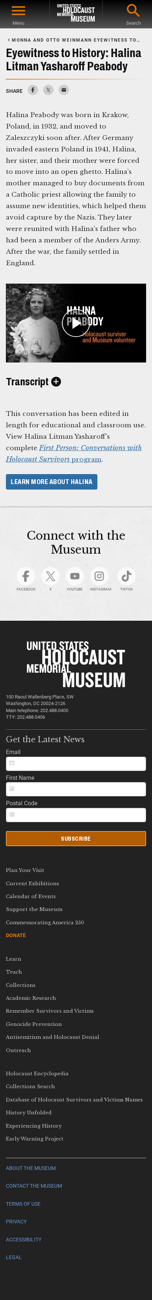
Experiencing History (34, 1126)
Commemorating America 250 (45, 922)
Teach (14, 972)
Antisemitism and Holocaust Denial (52, 1037)
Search (133, 23)
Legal (14, 1257)
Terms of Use (23, 1204)
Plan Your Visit (25, 870)
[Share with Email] (64, 93)
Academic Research (31, 998)
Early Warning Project (34, 1139)
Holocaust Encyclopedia (37, 1074)
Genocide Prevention (34, 1024)
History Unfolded (29, 1113)
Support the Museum (34, 909)
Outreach (18, 1050)
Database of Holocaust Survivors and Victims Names (74, 1100)
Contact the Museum (34, 1186)
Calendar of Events (31, 896)
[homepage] (76, 14)
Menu (18, 23)
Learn (13, 959)
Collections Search (30, 1086)
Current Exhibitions (32, 883)
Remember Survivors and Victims (50, 1011)
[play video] (76, 323)
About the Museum (31, 1168)
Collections (20, 985)
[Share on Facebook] (33, 93)
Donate (16, 935)
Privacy (16, 1222)
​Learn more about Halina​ (52, 482)
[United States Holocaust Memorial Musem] (76, 685)
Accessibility (23, 1240)
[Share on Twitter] (48, 93)
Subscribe (76, 838)
